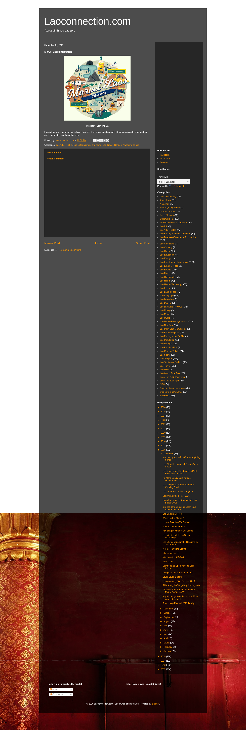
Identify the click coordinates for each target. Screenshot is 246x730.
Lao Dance (165, 251)
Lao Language (167, 295)
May (165, 634)
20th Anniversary (168, 196)
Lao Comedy (166, 247)
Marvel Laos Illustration (174, 526)
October (167, 613)
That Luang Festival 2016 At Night (179, 603)
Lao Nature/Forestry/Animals (174, 321)
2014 (163, 661)
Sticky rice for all (171, 553)
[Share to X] (101, 140)
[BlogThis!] (98, 140)
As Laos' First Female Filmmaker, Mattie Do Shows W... (179, 591)
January (167, 651)
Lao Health (165, 280)
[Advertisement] (179, 95)
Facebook (165, 155)
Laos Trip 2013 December (172, 377)
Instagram (165, 158)
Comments (57, 694)
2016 (163, 450)
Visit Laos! (168, 561)
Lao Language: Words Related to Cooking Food (178, 486)
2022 (163, 424)
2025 (163, 411)
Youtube (164, 162)
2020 (163, 433)
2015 (163, 656)
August (167, 621)
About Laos (165, 200)
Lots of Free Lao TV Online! (176, 522)
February (168, 647)
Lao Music (165, 318)
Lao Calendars (167, 243)
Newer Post (52, 243)
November (168, 608)
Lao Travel (108, 145)
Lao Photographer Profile (172, 336)
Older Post (143, 243)
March (166, 642)
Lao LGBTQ (166, 303)
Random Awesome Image (126, 145)
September (169, 617)
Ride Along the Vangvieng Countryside (181, 585)
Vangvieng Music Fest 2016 (176, 496)
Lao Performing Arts (169, 332)
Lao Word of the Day (170, 373)
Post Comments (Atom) (69, 250)
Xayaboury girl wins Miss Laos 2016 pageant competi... (180, 597)
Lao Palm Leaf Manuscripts (173, 329)
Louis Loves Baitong (172, 577)
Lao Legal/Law (167, 299)
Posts (55, 689)
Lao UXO (164, 369)
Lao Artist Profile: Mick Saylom (178, 491)
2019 (163, 437)
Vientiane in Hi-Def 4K (173, 557)
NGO (162, 384)
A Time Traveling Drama (174, 549)
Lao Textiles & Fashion (171, 362)
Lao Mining (165, 310)
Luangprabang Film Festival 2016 (179, 581)
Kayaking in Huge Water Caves (178, 530)
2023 (163, 420)
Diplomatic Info (167, 219)
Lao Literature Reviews (171, 306)
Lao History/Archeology (171, 284)
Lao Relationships (168, 347)
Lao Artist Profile (64, 145)
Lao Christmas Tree (172, 514)
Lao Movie (165, 314)
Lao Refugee (166, 343)
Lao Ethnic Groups (169, 266)
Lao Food (164, 273)
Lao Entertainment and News (87, 145)
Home (98, 243)
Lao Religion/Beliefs (169, 351)
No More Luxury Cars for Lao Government (177, 479)
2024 (163, 416)
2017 (163, 445)
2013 (163, 665)
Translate (180, 186)
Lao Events (165, 269)
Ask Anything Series (170, 207)
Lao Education (167, 255)
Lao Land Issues (168, 292)
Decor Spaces (167, 215)
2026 (163, 407)
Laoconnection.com (87, 21)
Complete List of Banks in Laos (178, 572)
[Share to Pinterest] (107, 140)
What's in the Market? (173, 518)
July (165, 625)
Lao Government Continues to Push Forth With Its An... (180, 472)
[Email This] (95, 140)
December (168, 453)
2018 (163, 441)
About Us (164, 204)
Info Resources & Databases (174, 222)
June (166, 630)
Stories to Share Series (171, 392)
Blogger (155, 704)
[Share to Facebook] (104, 140)
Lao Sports (165, 355)
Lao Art (163, 226)
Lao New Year (166, 325)
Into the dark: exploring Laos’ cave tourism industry (179, 508)
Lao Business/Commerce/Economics (178, 237)
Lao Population (167, 340)
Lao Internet (166, 288)
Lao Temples (166, 358)
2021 (163, 428)
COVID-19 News (168, 211)
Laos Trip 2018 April (169, 380)
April (166, 638)
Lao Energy (165, 258)
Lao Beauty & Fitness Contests (175, 233)
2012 (163, 669)
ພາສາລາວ (164, 395)
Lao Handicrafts (167, 277)
